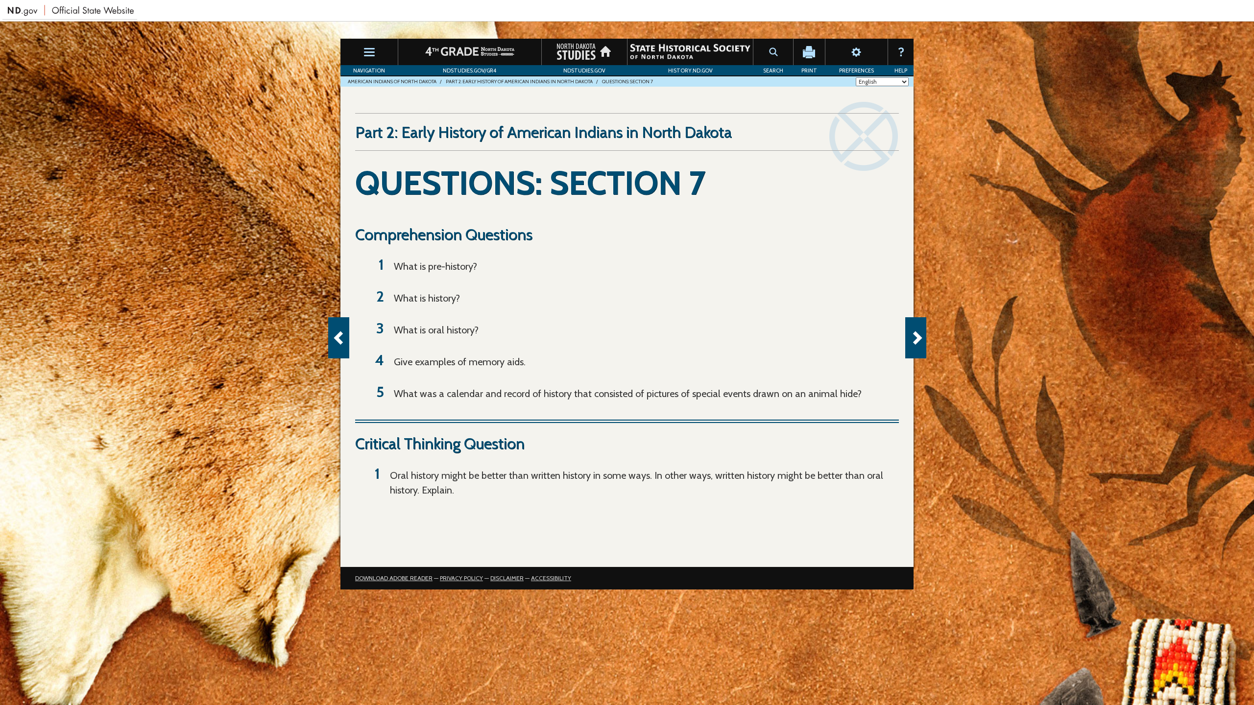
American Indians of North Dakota (392, 81)
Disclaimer (507, 578)
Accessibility (551, 578)
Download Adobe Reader (394, 578)
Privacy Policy (461, 578)
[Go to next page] (915, 337)
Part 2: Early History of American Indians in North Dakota (519, 81)
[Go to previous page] (338, 337)
